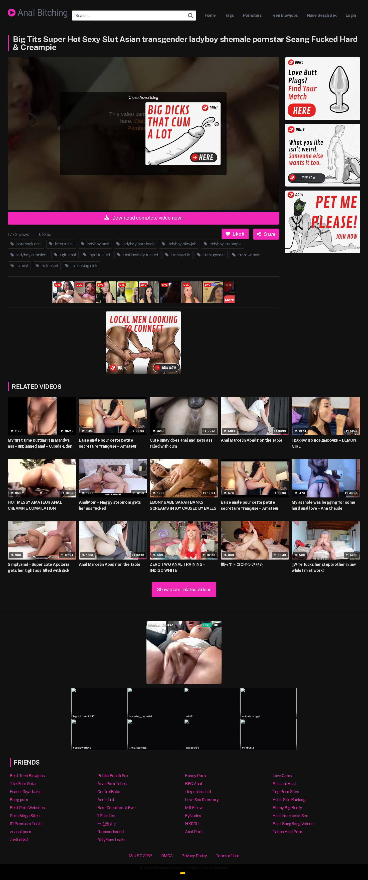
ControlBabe (108, 791)
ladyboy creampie (225, 244)
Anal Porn (194, 831)
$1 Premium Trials (26, 823)
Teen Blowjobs (284, 15)
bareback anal (28, 244)
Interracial (64, 244)
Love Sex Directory (202, 799)
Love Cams (282, 775)
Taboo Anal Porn (287, 831)
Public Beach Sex (112, 775)
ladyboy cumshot (31, 255)
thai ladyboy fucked (140, 255)
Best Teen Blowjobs (27, 775)
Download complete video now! (147, 218)
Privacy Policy (194, 855)
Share (269, 234)
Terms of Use (227, 855)
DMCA (167, 855)
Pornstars (252, 15)
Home (210, 15)
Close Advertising (143, 97)
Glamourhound (110, 831)
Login (351, 15)
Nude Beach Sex (322, 15)
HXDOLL (192, 823)
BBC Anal (193, 783)
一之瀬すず (107, 823)
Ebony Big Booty (287, 807)
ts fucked (49, 265)
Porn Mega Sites (25, 815)
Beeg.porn (19, 799)
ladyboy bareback (137, 244)
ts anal (21, 265)
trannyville (180, 255)
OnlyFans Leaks (111, 839)
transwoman (248, 255)
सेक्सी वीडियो (19, 839)
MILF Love (194, 807)
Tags (229, 15)
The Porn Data (23, 783)
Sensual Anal (284, 783)
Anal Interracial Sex (290, 815)
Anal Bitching (42, 13)
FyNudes (193, 815)
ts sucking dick (83, 265)
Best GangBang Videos (293, 823)
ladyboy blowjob (182, 244)
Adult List (105, 799)
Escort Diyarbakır (25, 791)
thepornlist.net (198, 791)
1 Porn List (106, 815)
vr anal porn (20, 831)
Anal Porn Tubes (112, 783)
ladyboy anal (97, 244)
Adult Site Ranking (289, 799)
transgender (213, 255)
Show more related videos (184, 589)
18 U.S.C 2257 (140, 855)
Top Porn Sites (286, 791)
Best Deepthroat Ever (116, 807)
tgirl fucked (99, 255)
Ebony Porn (195, 775)
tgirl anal (67, 255)
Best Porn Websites (27, 807)
